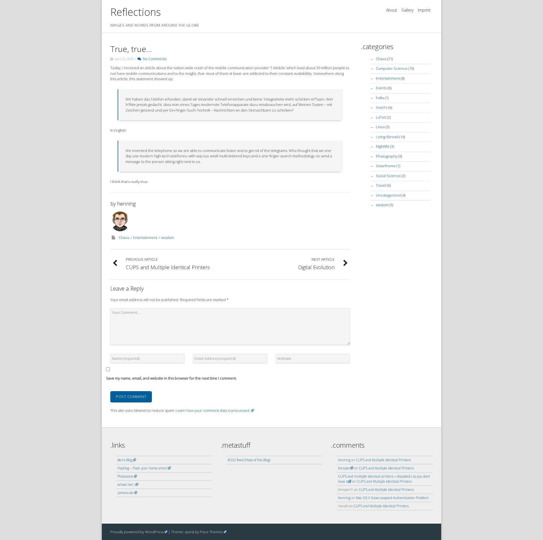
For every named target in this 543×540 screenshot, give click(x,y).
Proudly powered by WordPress (137, 531)
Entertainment (145, 237)
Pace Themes (211, 531)
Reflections (135, 12)
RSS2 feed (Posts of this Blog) (249, 460)
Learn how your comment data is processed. (213, 410)
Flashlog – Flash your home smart (142, 468)
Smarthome (386, 165)
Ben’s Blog (124, 460)
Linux (380, 126)
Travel (381, 185)
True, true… (131, 48)
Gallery (407, 10)
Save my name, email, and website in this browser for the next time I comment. (171, 378)
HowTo (381, 107)
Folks (380, 97)
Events (381, 87)
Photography (386, 156)
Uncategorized (388, 195)
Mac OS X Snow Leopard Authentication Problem (392, 497)
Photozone (125, 476)
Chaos (124, 237)
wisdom (167, 237)
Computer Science (392, 68)
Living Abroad (387, 136)
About (391, 10)
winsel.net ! (126, 484)
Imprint (424, 10)
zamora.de (125, 492)
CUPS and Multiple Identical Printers (383, 460)
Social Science (388, 175)
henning (126, 203)
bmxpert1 (345, 468)
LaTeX (381, 117)
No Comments (154, 58)
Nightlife (382, 146)
